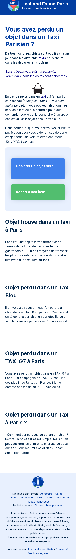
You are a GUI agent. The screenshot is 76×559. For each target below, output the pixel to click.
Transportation (54, 505)
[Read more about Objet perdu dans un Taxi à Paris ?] (33, 453)
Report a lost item (30, 192)
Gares (58, 493)
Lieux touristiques (39, 501)
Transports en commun (20, 497)
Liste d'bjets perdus (58, 497)
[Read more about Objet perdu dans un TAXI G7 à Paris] (64, 387)
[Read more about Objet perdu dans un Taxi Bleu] (5, 325)
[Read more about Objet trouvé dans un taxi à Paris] (53, 260)
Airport (39, 505)
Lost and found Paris (40, 549)
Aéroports (46, 493)
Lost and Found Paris (45, 3)
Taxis (40, 497)
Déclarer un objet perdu (36, 166)
